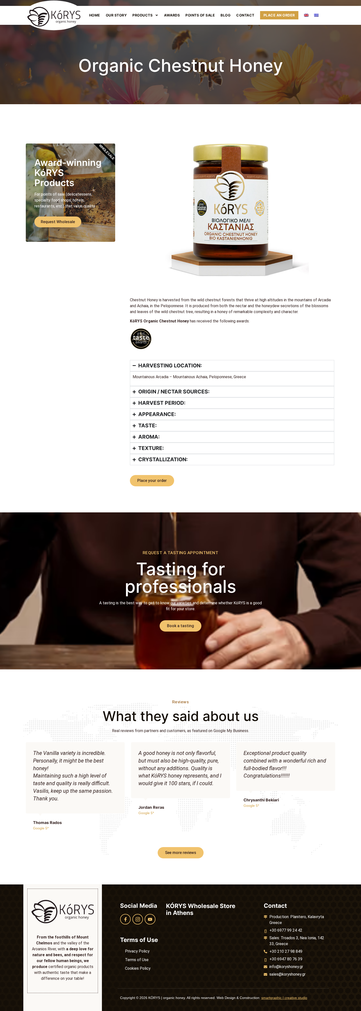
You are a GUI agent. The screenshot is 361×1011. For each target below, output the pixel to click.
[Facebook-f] (125, 919)
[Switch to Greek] (316, 15)
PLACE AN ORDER (279, 15)
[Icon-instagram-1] (137, 919)
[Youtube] (150, 919)
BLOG (226, 15)
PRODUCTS (142, 15)
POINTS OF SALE (200, 15)
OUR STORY (116, 15)
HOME (94, 15)
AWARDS (172, 15)
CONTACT (245, 15)
